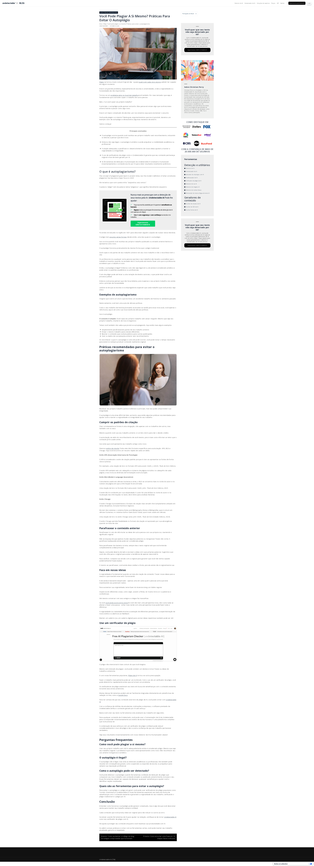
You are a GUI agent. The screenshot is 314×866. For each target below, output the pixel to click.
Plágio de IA (132, 675)
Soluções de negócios (263, 3)
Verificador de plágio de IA (193, 181)
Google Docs (123, 695)
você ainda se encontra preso (116, 603)
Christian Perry (103, 26)
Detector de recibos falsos (193, 190)
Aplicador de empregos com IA (195, 174)
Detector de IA (239, 3)
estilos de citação (112, 448)
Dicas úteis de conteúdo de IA (108, 12)
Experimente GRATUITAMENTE (143, 224)
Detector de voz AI (191, 184)
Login (309, 3)
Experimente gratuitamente (297, 3)
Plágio (101, 82)
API (278, 3)
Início (100, 24)
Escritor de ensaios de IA (193, 204)
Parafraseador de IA (191, 177)
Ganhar (282, 3)
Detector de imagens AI (193, 187)
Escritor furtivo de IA (192, 210)
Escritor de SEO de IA (192, 207)
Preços (273, 3)
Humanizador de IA (250, 3)
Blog (105, 24)
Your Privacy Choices (299, 864)
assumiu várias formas (118, 237)
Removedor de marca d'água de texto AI (197, 193)
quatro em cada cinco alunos (150, 82)
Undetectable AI (170, 817)
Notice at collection (281, 864)
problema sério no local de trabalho (124, 95)
